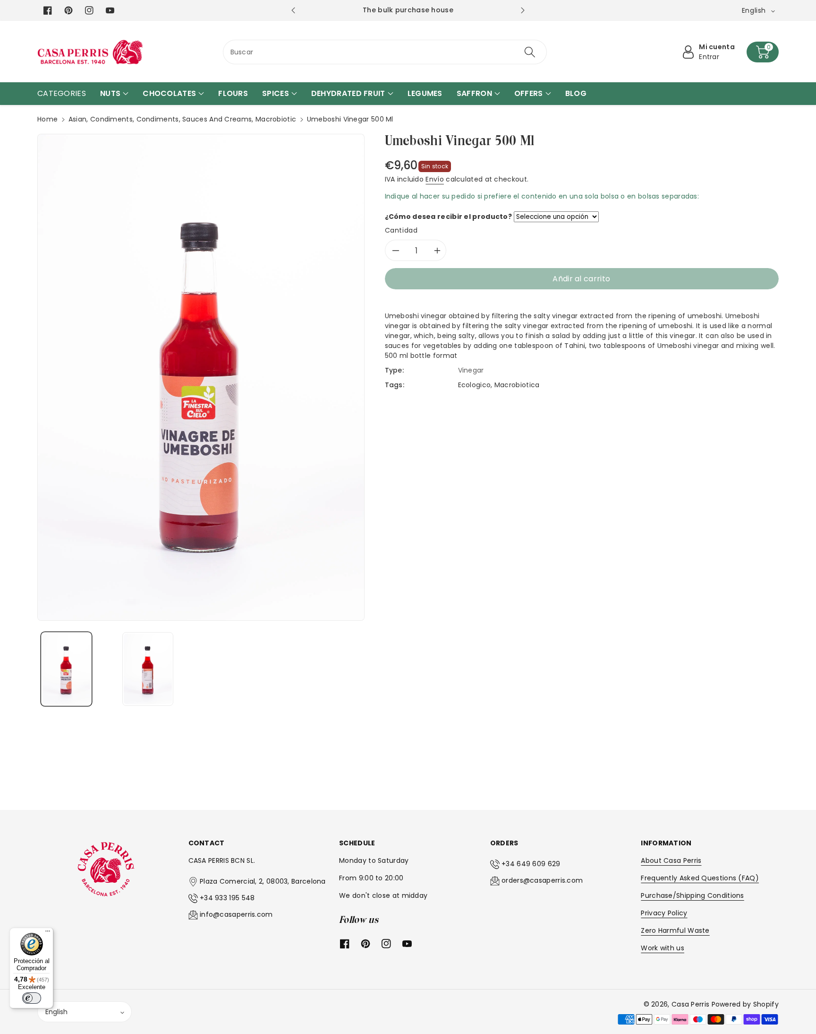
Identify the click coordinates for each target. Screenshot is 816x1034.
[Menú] (47, 933)
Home (47, 119)
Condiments (111, 119)
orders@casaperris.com (542, 880)
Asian (77, 119)
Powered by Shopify (745, 1004)
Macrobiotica (517, 385)
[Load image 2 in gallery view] (147, 669)
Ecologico (474, 385)
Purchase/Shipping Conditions (692, 895)
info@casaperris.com (236, 914)
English (56, 1012)
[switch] (31, 998)
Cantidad (401, 230)
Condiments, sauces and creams (194, 119)
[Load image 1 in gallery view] (66, 669)
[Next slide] (522, 10)
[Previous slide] (293, 10)
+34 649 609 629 (531, 864)
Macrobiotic (275, 119)
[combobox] (385, 52)
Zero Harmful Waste (675, 930)
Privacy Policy (664, 913)
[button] (762, 52)
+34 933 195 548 (227, 898)
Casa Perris (690, 1004)
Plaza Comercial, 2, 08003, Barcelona (263, 881)
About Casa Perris (671, 860)
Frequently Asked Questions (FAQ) (700, 878)
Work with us (662, 948)
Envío (434, 179)
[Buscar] (529, 52)
